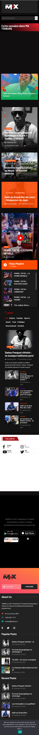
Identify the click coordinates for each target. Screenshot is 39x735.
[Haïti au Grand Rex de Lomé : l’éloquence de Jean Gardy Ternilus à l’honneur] (12, 406)
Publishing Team (11, 142)
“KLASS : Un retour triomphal (24, 659)
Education (9, 193)
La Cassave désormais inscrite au (24, 668)
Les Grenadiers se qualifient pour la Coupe (26, 393)
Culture (8, 128)
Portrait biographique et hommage (22, 695)
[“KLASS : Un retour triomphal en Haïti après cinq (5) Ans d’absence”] (6, 661)
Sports (22, 388)
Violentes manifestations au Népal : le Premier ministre (19, 170)
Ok (20, 732)
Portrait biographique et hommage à (22, 650)
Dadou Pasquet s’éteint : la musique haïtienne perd (19, 354)
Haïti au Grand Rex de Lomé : (26, 407)
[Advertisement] (19, 52)
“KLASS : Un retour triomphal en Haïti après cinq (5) (18, 135)
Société (22, 416)
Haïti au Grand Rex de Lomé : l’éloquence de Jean (20, 199)
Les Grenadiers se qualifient (23, 704)
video (6, 247)
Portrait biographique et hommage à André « (26, 377)
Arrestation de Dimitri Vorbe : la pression (27, 421)
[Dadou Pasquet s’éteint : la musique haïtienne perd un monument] (19, 339)
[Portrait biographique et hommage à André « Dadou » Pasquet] (12, 375)
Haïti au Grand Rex (19, 712)
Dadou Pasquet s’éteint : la (23, 642)
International (10, 160)
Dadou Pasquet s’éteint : (22, 686)
